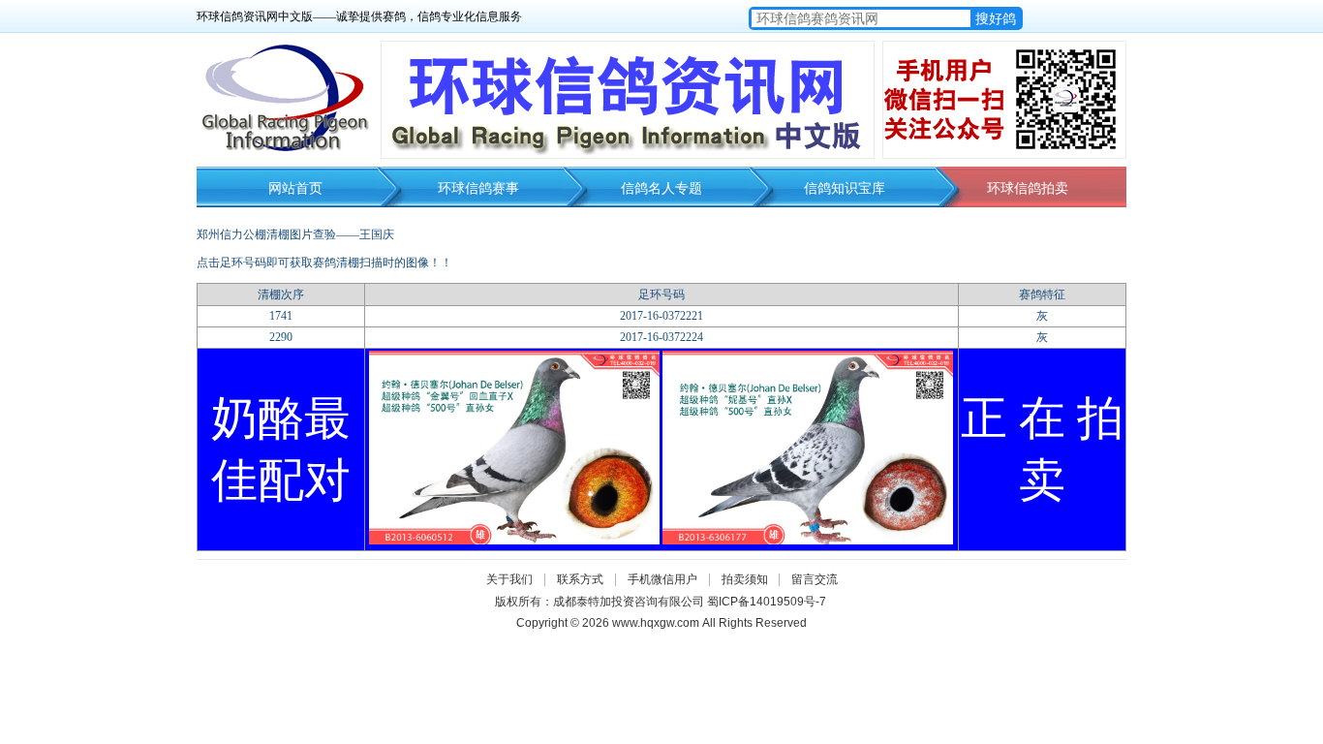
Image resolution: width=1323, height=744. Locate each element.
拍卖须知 (750, 579)
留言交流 (814, 579)
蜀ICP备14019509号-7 (766, 601)
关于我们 (509, 579)
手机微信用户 (662, 579)
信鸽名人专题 (661, 188)
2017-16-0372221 (661, 316)
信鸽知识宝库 (844, 188)
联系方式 (580, 579)
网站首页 (295, 188)
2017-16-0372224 (661, 337)
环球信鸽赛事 (478, 188)
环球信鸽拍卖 (1027, 188)
